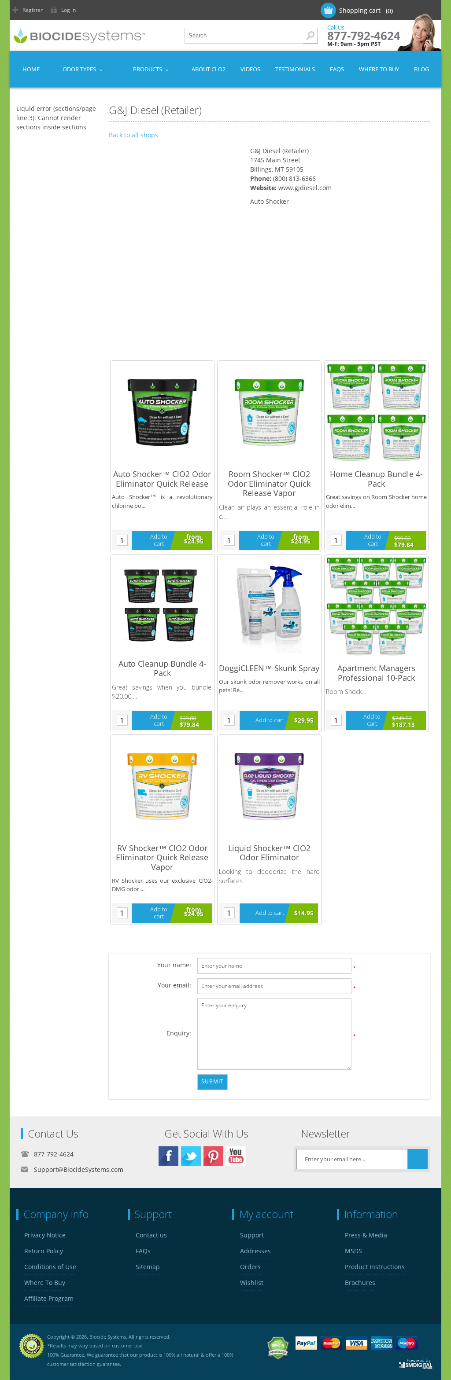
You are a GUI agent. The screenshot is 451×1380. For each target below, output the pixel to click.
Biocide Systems (107, 1336)
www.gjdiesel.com (305, 188)
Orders (250, 1267)
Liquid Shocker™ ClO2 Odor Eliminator (269, 853)
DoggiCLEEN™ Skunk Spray (269, 668)
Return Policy (43, 1251)
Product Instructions (375, 1267)
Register (32, 10)
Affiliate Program (49, 1298)
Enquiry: (178, 1033)
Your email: (174, 985)
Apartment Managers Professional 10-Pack (376, 673)
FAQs (143, 1251)
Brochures (360, 1282)
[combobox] (251, 36)
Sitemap (148, 1267)
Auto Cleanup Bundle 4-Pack (162, 668)
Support (252, 1235)
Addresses (255, 1251)
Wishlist (251, 1282)
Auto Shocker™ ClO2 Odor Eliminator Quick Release (162, 479)
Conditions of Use (50, 1267)
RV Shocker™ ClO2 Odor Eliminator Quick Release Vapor (162, 858)
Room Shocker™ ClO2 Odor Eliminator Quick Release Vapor (269, 484)
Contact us (151, 1235)
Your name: (174, 965)
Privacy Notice (45, 1235)
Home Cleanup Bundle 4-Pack (376, 479)
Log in (68, 10)
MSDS (353, 1251)
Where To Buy (44, 1282)
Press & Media (366, 1235)
